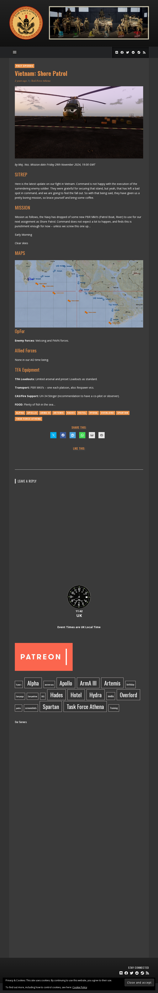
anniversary (49, 684)
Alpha (20, 412)
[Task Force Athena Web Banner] (99, 38)
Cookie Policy (79, 987)
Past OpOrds (24, 66)
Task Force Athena (40, 80)
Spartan (122, 412)
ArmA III (45, 412)
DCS (42, 696)
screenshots (31, 708)
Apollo (32, 412)
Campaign (20, 696)
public (18, 708)
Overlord (107, 412)
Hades (71, 412)
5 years (18, 684)
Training (114, 708)
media (111, 696)
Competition (32, 696)
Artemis (59, 412)
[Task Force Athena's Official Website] (26, 39)
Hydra (93, 412)
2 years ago (21, 80)
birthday (130, 684)
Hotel (82, 412)
